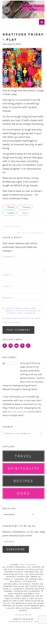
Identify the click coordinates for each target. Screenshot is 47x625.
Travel (23, 456)
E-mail (6, 286)
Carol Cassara (27, 565)
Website (7, 298)
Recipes (24, 481)
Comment (9, 257)
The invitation (13, 227)
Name (6, 275)
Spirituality (24, 468)
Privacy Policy (23, 615)
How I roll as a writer (29, 233)
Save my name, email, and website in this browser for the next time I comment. (23, 310)
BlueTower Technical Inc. (23, 622)
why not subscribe (17, 411)
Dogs (23, 493)
